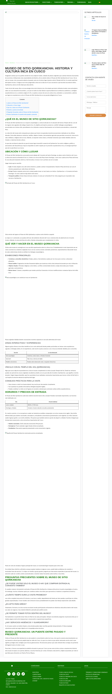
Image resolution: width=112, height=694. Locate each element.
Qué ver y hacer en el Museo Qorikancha (17, 107)
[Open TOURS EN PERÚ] (64, 2)
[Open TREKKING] (74, 2)
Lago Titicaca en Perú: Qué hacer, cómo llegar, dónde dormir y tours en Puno (99, 51)
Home (7, 62)
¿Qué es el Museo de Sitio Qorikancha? (17, 103)
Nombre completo (90, 83)
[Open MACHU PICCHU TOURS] (39, 2)
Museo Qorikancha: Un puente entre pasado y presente (21, 114)
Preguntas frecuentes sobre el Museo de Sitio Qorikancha (22, 112)
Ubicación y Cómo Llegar (13, 105)
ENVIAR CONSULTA (96, 115)
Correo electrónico (90, 94)
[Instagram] (13, 674)
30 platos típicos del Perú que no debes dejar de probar (99, 64)
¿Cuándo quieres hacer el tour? (94, 89)
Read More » (94, 35)
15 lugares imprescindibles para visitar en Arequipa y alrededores (99, 31)
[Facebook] (18, 674)
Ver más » (94, 20)
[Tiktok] (23, 674)
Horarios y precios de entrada (14, 109)
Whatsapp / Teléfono (91, 100)
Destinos (12, 62)
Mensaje (87, 105)
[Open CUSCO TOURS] (51, 2)
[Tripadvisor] (9, 674)
